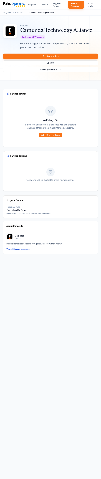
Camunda (19, 12)
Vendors (44, 5)
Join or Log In (90, 4)
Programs (32, 5)
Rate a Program (75, 4)
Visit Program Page (48, 69)
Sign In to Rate (53, 56)
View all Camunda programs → (19, 249)
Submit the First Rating (50, 135)
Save (52, 63)
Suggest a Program (56, 4)
